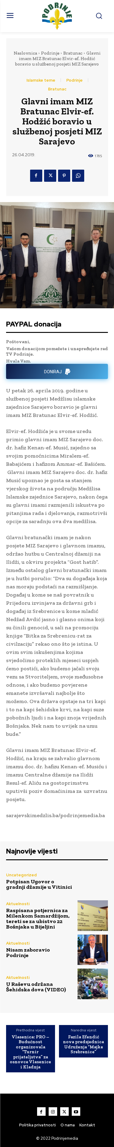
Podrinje (50, 53)
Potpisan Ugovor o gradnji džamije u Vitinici (39, 884)
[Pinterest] (64, 176)
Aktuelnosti (17, 904)
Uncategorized (21, 875)
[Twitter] (50, 176)
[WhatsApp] (78, 176)
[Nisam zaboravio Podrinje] (93, 950)
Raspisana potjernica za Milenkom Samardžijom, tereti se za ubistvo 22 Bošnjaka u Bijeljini (38, 918)
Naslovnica (25, 53)
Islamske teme (40, 80)
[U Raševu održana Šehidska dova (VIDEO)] (93, 984)
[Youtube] (76, 1111)
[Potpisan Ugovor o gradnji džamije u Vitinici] (93, 881)
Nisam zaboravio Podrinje (28, 952)
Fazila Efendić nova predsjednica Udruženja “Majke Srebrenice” (83, 1044)
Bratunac (72, 53)
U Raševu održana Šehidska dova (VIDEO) (36, 987)
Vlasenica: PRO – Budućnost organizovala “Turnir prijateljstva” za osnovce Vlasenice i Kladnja (30, 1052)
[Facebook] (36, 176)
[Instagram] (53, 1111)
